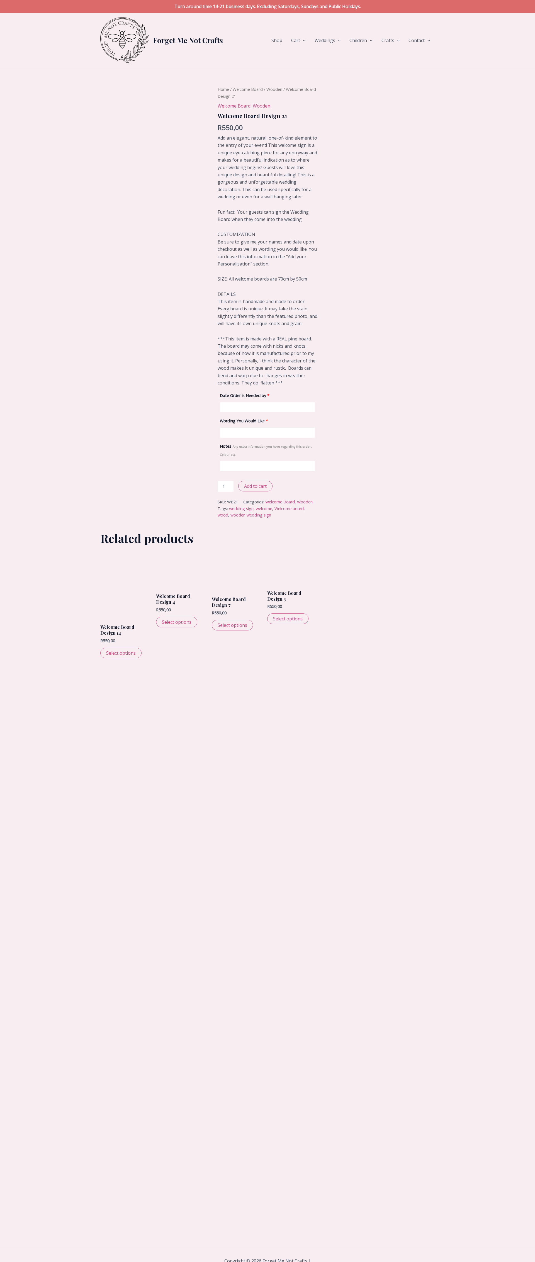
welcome (264, 508)
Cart (295, 40)
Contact (416, 40)
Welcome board (289, 508)
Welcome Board (248, 89)
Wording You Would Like (244, 420)
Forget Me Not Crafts (188, 40)
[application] (303, 40)
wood (223, 515)
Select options (121, 653)
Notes (266, 450)
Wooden (274, 89)
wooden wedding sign (250, 515)
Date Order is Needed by (244, 395)
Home (223, 89)
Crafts (387, 40)
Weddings (325, 40)
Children (358, 40)
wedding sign (241, 508)
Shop (276, 40)
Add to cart (255, 486)
